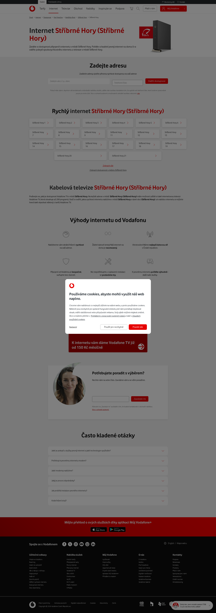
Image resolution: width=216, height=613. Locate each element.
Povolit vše (138, 327)
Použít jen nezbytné (114, 327)
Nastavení (73, 327)
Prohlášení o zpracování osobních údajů (108, 316)
